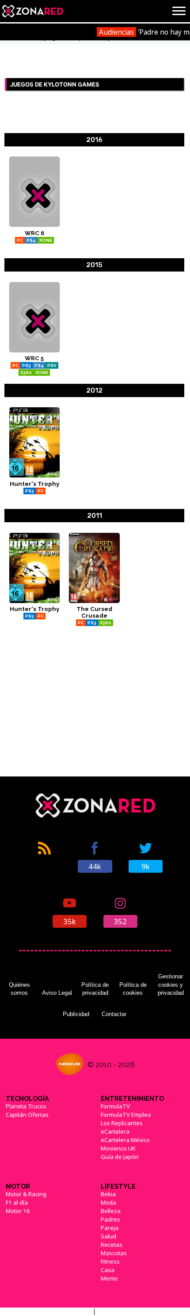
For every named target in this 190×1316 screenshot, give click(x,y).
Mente (109, 1278)
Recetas (111, 1245)
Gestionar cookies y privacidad (171, 984)
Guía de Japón (120, 1157)
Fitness (110, 1261)
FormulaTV (115, 1106)
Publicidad (76, 1014)
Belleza (111, 1211)
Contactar (114, 1014)
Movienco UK (118, 1148)
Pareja (109, 1228)
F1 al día (17, 1202)
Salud (108, 1236)
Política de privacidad (95, 988)
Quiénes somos (19, 988)
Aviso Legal (57, 992)
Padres (110, 1219)
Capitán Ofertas (27, 1115)
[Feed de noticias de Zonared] (44, 856)
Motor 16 (18, 1211)
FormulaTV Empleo (126, 1115)
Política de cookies (133, 988)
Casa (107, 1270)
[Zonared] (32, 11)
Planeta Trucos (26, 1106)
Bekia (108, 1194)
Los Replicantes (122, 1123)
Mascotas (114, 1253)
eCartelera (115, 1131)
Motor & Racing (26, 1194)
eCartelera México (125, 1140)
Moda (108, 1202)
